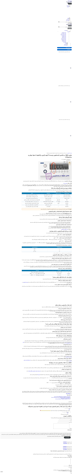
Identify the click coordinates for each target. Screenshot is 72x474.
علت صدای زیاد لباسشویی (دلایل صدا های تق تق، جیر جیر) (62, 396)
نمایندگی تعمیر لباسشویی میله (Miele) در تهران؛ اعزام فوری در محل (60, 397)
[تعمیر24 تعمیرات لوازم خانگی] (69, 2)
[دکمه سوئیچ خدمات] (57, 31)
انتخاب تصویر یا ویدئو (69, 470)
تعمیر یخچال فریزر (63, 33)
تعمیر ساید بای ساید (63, 34)
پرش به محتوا (70, 0)
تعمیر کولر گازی (64, 37)
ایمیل (71, 420)
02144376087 (65, 443)
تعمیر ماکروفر (64, 36)
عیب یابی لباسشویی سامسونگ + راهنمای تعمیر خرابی (62, 398)
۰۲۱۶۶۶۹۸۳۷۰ (69, 3)
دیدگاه (71, 428)
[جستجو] (59, 21)
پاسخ (67, 412)
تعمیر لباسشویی (64, 32)
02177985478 (65, 449)
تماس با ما (70, 456)
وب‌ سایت (70, 422)
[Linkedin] (69, 463)
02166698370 (65, 446)
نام (71, 419)
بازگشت (2, 471)
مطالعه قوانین (69, 455)
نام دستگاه (70, 465)
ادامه (70, 471)
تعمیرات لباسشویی (25, 282)
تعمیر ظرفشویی (64, 35)
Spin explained (68, 393)
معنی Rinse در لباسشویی (64, 229)
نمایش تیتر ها (65, 183)
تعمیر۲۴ (39, 374)
